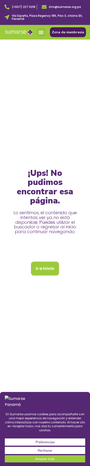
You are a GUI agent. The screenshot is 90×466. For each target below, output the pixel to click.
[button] (41, 32)
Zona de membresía (68, 32)
